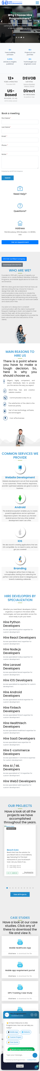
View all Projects (20, 894)
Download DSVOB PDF (12, 264)
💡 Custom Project (14, 1037)
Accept (20, 1066)
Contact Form (31, 1060)
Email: (4, 136)
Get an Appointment (20, 242)
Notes (4, 154)
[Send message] (35, 1055)
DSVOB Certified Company (14, 259)
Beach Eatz (13, 850)
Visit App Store (15, 865)
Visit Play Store (15, 867)
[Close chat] (35, 1014)
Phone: (5, 145)
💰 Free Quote (13, 1042)
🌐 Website (26, 1032)
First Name (6, 118)
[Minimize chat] (32, 1014)
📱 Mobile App (13, 1032)
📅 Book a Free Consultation (21, 1050)
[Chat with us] (36, 1067)
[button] (1, 21)
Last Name (6, 127)
